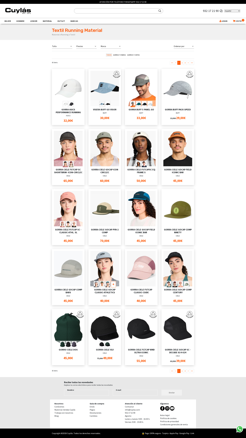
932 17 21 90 (141, 2)
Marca (103, 46)
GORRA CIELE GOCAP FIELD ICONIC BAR (178, 171)
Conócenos (59, 406)
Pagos (92, 409)
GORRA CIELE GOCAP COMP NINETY (178, 231)
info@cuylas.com (132, 409)
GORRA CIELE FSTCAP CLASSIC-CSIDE (141, 291)
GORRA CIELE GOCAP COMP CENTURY (178, 291)
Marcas (74, 21)
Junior (33, 21)
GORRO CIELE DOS (68, 349)
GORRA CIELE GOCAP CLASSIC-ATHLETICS (104, 291)
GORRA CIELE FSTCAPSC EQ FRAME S (141, 171)
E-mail (118, 390)
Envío (92, 406)
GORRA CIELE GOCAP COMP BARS (68, 291)
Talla (54, 46)
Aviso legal (165, 415)
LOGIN (224, 21)
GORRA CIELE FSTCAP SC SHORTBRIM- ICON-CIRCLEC (68, 171)
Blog (56, 416)
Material (47, 21)
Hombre (20, 21)
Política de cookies (168, 418)
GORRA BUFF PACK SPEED (178, 109)
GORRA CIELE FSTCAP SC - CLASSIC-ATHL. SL (68, 231)
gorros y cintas (133, 55)
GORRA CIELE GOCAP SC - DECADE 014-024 (178, 351)
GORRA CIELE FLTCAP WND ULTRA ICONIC (141, 351)
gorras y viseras (119, 55)
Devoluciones (95, 413)
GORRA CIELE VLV (105, 349)
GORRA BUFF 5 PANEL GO (141, 109)
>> (192, 63)
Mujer (7, 21)
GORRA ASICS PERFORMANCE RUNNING (68, 111)
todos (108, 55)
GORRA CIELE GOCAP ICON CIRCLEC (104, 171)
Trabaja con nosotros (63, 413)
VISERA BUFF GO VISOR (104, 109)
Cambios (93, 416)
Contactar (129, 406)
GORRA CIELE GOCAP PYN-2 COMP (105, 231)
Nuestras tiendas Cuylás (64, 409)
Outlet (61, 21)
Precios (79, 46)
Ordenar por (179, 46)
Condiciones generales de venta (174, 424)
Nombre (70, 390)
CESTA (238, 21)
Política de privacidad (169, 421)
